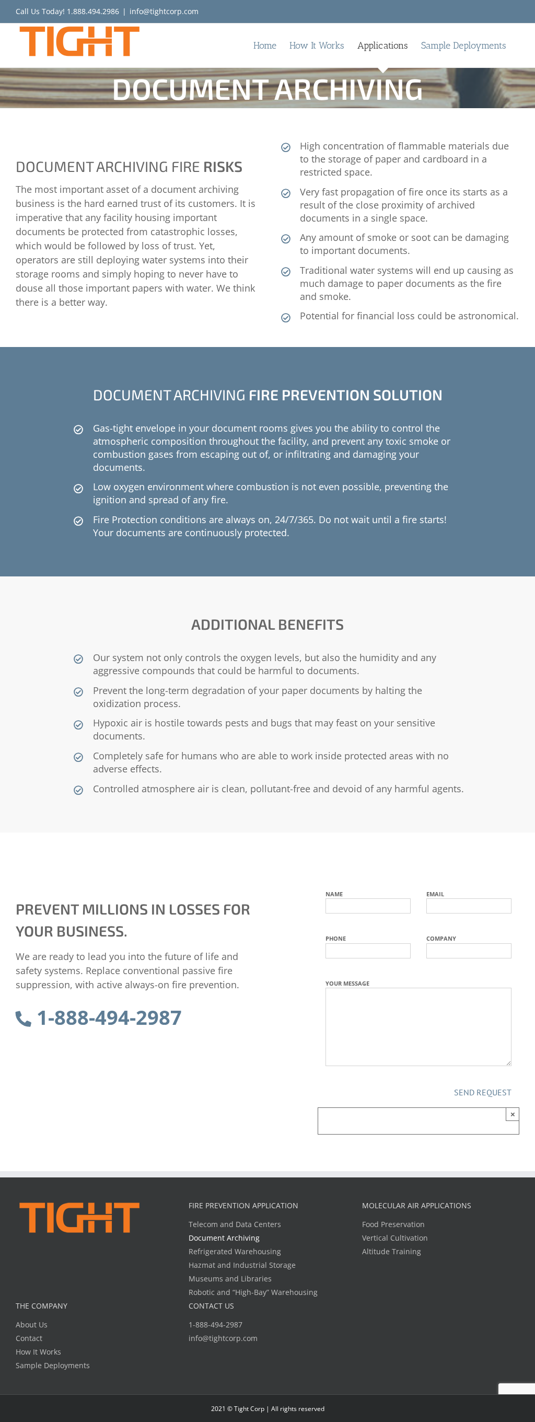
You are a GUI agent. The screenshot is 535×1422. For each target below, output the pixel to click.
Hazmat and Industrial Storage (242, 1265)
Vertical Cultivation (395, 1238)
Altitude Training (391, 1251)
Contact (29, 1338)
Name (334, 894)
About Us (32, 1324)
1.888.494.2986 (93, 11)
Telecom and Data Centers (235, 1224)
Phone (335, 938)
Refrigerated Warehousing (235, 1251)
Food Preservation (393, 1224)
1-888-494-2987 (106, 1017)
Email (435, 894)
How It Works (38, 1352)
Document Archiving (224, 1238)
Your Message (347, 983)
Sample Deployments (53, 1365)
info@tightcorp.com (164, 11)
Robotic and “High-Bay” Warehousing (253, 1292)
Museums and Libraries (230, 1279)
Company (441, 938)
